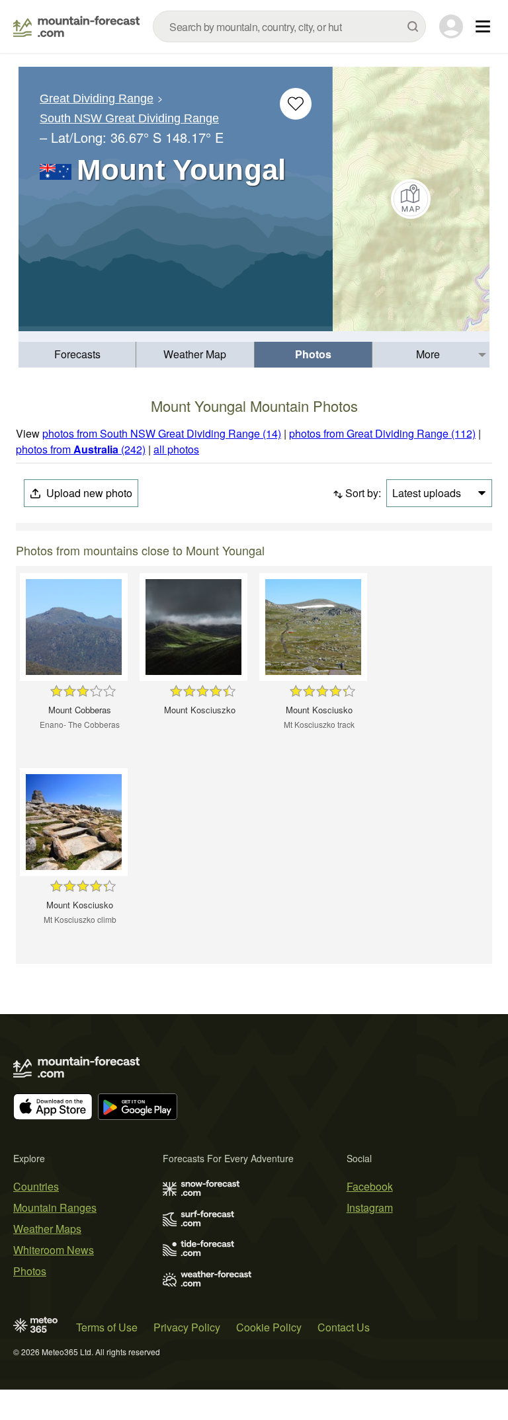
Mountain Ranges (55, 1207)
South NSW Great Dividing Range (129, 118)
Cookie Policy (269, 1327)
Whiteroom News (53, 1249)
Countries (36, 1186)
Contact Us (344, 1327)
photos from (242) (81, 449)
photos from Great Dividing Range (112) (382, 433)
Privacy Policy (186, 1327)
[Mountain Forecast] (76, 26)
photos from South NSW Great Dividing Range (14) (161, 433)
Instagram (370, 1207)
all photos (176, 449)
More (428, 354)
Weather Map (194, 354)
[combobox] (289, 26)
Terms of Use (107, 1327)
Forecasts (77, 354)
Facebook (370, 1186)
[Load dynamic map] (411, 199)
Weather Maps (47, 1228)
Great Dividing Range (96, 98)
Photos (313, 354)
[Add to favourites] (296, 104)
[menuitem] (77, 355)
